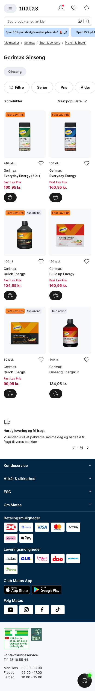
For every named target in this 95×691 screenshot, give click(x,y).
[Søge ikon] (87, 21)
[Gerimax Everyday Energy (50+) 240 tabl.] (25, 156)
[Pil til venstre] (73, 447)
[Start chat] (84, 680)
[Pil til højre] (87, 447)
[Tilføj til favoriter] (41, 163)
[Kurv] (86, 8)
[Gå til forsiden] (28, 8)
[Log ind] (60, 8)
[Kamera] (79, 21)
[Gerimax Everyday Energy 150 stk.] (70, 156)
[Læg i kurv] (10, 197)
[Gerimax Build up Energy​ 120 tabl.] (70, 254)
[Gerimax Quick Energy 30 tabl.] (25, 352)
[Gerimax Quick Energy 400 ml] (25, 254)
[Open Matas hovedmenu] (10, 8)
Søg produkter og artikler (27, 21)
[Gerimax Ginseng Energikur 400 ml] (70, 352)
